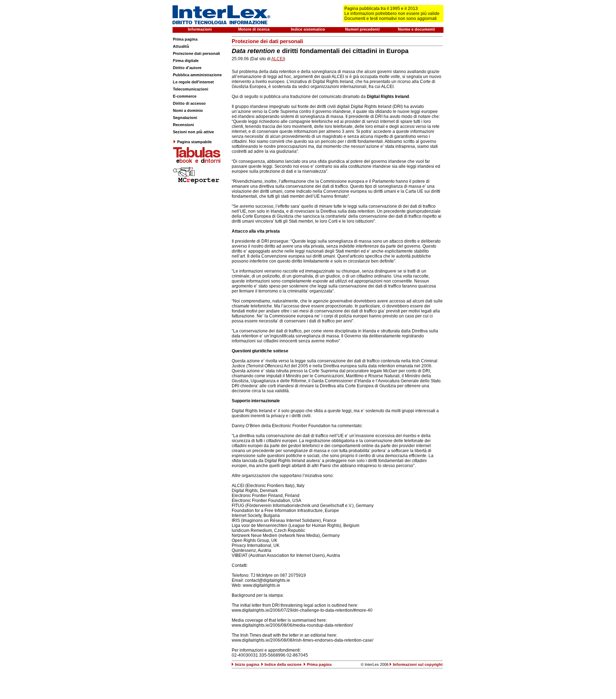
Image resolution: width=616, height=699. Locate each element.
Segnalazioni (185, 117)
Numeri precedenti (362, 29)
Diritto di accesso (189, 103)
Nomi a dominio (188, 110)
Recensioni (183, 125)
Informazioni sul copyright (418, 664)
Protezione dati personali (196, 53)
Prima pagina (185, 39)
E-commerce (184, 96)
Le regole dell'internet (193, 82)
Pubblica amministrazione (197, 75)
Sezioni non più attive (193, 132)
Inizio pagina (247, 664)
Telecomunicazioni (190, 89)
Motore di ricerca (254, 29)
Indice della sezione (283, 664)
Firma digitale (186, 60)
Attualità (181, 46)
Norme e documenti (416, 29)
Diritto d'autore (187, 68)
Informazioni (200, 29)
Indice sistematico (308, 29)
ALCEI (277, 58)
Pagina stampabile (194, 142)
